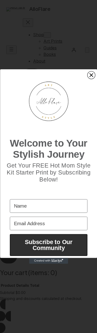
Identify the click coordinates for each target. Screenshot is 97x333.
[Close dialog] (91, 75)
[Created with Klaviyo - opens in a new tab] (48, 261)
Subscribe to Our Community (48, 245)
